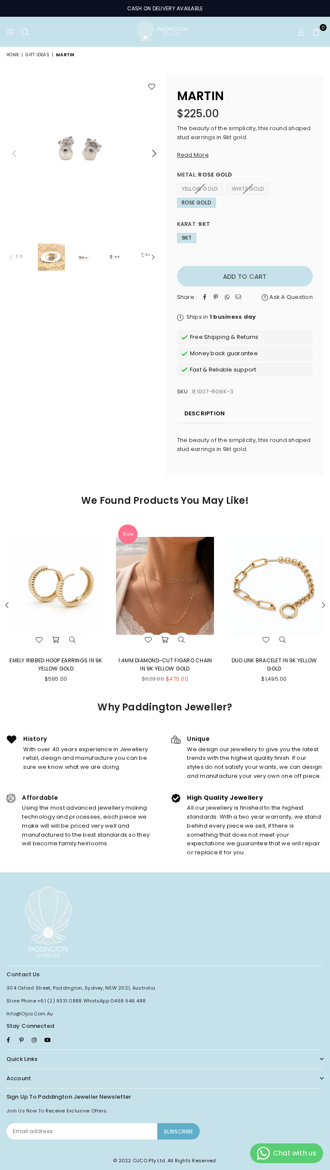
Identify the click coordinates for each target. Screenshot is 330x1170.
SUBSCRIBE (178, 1131)
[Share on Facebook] (204, 297)
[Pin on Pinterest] (215, 297)
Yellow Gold (200, 188)
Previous (13, 153)
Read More (193, 155)
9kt (187, 237)
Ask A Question (290, 297)
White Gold (248, 188)
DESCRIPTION (204, 413)
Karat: (194, 224)
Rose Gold (196, 202)
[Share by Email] (238, 297)
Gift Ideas (37, 55)
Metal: (204, 175)
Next (154, 153)
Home (12, 55)
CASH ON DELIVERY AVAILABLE (165, 8)
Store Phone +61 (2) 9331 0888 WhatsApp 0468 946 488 (76, 1000)
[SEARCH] (25, 31)
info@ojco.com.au (29, 1013)
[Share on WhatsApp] (226, 297)
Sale (127, 533)
